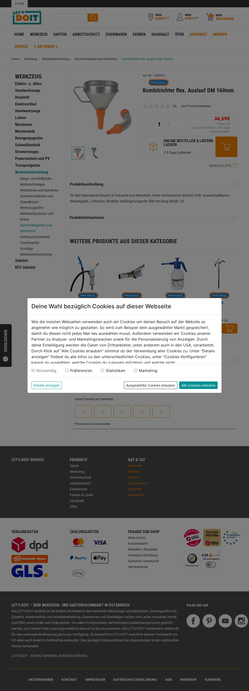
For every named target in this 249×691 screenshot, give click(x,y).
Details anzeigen (47, 385)
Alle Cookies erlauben (198, 385)
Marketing (148, 370)
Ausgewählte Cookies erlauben (150, 385)
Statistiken (115, 370)
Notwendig (46, 370)
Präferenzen (81, 370)
